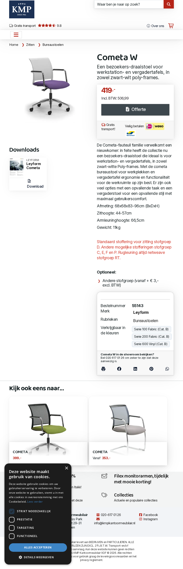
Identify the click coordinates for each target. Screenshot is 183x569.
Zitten (30, 45)
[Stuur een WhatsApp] (165, 368)
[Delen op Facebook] (119, 368)
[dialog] (37, 514)
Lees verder (35, 501)
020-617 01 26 (110, 515)
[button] (38, 557)
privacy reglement (91, 560)
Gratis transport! (108, 127)
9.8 (58, 26)
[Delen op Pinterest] (151, 368)
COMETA (100, 452)
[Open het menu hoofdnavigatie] (16, 34)
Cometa (20, 452)
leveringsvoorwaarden (114, 556)
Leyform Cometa (33, 164)
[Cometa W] (50, 86)
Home (13, 45)
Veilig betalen (135, 126)
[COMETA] (128, 430)
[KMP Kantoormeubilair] (21, 11)
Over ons (157, 26)
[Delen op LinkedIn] (135, 368)
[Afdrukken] (106, 368)
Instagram (150, 519)
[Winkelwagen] (171, 26)
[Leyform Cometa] (16, 168)
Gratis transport (24, 26)
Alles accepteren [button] (38, 547)
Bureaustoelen (52, 45)
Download (35, 186)
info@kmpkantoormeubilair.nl (114, 523)
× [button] (66, 468)
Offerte (138, 109)
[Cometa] (48, 430)
